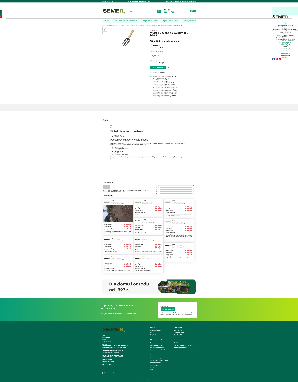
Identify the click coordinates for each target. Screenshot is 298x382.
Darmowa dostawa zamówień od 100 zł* (139, 1)
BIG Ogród (153, 30)
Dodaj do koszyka (158, 67)
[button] (159, 11)
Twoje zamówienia (179, 330)
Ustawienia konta (179, 332)
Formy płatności (154, 343)
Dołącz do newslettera (168, 309)
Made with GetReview (23, 379)
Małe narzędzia (162, 25)
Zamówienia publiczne (156, 345)
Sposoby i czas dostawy (157, 347)
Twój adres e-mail (163, 306)
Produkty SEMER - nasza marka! (159, 360)
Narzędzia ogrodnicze (151, 25)
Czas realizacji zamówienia (157, 350)
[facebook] (273, 59)
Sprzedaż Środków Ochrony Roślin (183, 345)
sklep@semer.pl (191, 1)
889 (176, 1)
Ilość (151, 60)
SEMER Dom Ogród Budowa (109, 25)
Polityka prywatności (179, 343)
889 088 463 (169, 12)
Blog (151, 369)
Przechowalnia (178, 335)
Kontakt (152, 332)
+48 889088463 (106, 337)
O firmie (152, 367)
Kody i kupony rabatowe (180, 347)
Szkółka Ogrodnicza (155, 365)
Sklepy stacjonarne (107, 1)
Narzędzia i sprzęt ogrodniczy (138, 25)
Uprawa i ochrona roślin (123, 25)
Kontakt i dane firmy (155, 358)
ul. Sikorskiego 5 (285, 45)
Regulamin (153, 335)
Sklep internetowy (148, 380)
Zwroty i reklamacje (155, 330)
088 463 (179, 1)
